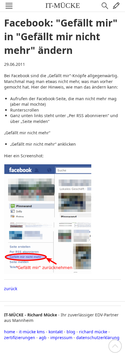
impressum (61, 337)
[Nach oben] (115, 345)
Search (105, 5)
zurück (10, 288)
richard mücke (93, 331)
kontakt (56, 331)
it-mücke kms (32, 331)
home (9, 331)
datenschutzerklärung (97, 337)
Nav (9, 5)
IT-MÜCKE (62, 5)
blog (71, 331)
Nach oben (115, 346)
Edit (116, 5)
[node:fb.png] (47, 271)
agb (43, 337)
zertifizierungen (19, 337)
